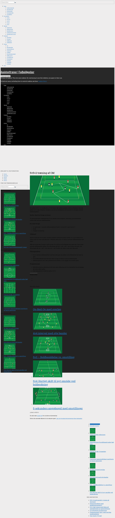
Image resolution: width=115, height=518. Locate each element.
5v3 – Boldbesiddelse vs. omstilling (53, 357)
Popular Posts (95, 424)
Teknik (5, 26)
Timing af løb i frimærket (98, 451)
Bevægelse (10, 47)
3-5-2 (8, 17)
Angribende (10, 9)
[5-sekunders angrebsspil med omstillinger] (59, 396)
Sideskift (9, 62)
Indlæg (8, 52)
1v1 (7, 45)
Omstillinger (10, 57)
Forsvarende (10, 12)
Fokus (5, 44)
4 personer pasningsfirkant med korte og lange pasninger (102, 460)
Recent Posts (94, 426)
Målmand (9, 40)
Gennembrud (10, 49)
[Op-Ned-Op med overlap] (59, 297)
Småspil (9, 63)
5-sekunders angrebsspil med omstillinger (58, 408)
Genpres (9, 50)
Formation (6, 16)
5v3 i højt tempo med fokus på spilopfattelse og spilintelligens (100, 508)
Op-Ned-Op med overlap (47, 309)
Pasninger (9, 27)
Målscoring (9, 55)
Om (5, 65)
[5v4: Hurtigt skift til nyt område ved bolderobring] (59, 369)
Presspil (9, 60)
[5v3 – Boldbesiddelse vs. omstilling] (59, 345)
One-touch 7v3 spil (96, 516)
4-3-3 (8, 21)
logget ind (39, 415)
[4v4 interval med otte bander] (59, 321)
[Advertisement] (57, 158)
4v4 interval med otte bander (50, 333)
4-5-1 (8, 24)
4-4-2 (8, 22)
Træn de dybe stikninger (97, 434)
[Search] (15, 2)
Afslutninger (10, 29)
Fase (5, 6)
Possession (9, 59)
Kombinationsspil (11, 54)
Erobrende (9, 11)
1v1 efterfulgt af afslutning (98, 510)
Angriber (9, 37)
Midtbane (9, 42)
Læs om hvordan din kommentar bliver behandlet (69, 418)
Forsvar (9, 39)
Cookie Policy (42, 81)
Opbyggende (10, 7)
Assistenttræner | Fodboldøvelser (17, 72)
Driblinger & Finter (11, 32)
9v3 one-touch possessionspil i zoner (15, 247)
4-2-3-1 (8, 19)
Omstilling (9, 14)
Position (6, 35)
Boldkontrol (10, 31)
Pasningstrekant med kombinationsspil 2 (97, 504)
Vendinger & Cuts (11, 34)
